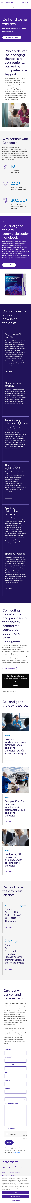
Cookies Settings (15, 1200)
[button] (2, 2)
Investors (4, 1175)
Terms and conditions (14, 1172)
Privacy (4, 1172)
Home (3, 7)
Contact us (14, 1175)
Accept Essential (15, 1196)
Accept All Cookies (15, 1192)
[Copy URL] (15, 681)
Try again (15, 685)
